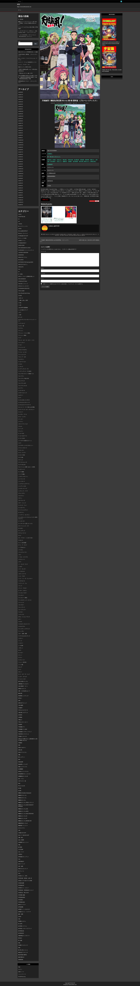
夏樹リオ (92, 159)
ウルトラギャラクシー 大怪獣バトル (26, 373)
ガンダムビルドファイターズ (24, 404)
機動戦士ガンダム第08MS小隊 (24, 820)
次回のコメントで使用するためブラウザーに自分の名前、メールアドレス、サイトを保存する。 (63, 284)
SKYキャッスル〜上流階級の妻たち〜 (26, 276)
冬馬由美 (82, 159)
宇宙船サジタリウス (22, 736)
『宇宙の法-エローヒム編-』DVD (25, 73)
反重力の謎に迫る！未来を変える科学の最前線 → (89, 240)
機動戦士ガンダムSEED (23, 811)
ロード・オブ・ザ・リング (24, 674)
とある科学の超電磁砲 (23, 307)
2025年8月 (20, 121)
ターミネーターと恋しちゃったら (25, 523)
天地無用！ (20, 707)
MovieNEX (20, 259)
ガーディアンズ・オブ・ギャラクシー (26, 409)
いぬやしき (20, 298)
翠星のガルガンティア (23, 868)
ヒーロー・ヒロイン (22, 590)
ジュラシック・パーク (23, 491)
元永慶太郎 (49, 164)
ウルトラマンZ (21, 380)
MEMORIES (21, 255)
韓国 (19, 947)
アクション (20, 330)
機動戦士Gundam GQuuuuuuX (24, 793)
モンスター (20, 652)
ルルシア (20, 667)
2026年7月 (20, 94)
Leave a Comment (68, 103)
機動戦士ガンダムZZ (22, 818)
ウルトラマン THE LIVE (23, 378)
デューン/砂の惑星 (22, 542)
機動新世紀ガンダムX (23, 823)
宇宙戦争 (20, 724)
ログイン (20, 969)
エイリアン (20, 388)
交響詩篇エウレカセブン (23, 683)
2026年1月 (20, 109)
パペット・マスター (22, 588)
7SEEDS (20, 223)
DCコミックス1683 (22, 238)
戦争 (19, 759)
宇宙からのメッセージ (23, 722)
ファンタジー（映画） (23, 597)
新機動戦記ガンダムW (23, 776)
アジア (19, 337)
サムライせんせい (22, 464)
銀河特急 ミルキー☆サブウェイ (25, 928)
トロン (19, 554)
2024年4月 (20, 159)
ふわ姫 (19, 314)
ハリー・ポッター (22, 569)
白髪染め (20, 854)
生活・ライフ (21, 852)
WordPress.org (21, 976)
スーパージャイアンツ (23, 510)
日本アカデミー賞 (22, 781)
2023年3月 (20, 190)
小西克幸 (83, 234)
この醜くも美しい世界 (23, 300)
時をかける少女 (21, 785)
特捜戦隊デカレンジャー (23, 842)
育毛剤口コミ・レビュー (23, 887)
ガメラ (19, 397)
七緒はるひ (59, 159)
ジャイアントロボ (22, 486)
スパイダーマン (21, 507)
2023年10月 (20, 173)
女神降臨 (20, 717)
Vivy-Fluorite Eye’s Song (24, 293)
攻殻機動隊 (20, 769)
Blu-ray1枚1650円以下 (23, 231)
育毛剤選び (20, 899)
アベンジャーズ (21, 347)
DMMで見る (45, 199)
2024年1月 (20, 166)
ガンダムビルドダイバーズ (24, 402)
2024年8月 (20, 149)
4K (19, 221)
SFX (18, 4)
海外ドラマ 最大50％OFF (23, 835)
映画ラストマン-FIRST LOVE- (24, 67)
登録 (19, 967)
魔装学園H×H (21, 957)
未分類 (19, 790)
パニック (20, 585)
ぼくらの (20, 317)
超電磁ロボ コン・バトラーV (24, 911)
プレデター (20, 612)
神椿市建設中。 (21, 861)
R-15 (19, 269)
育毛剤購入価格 (21, 895)
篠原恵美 (87, 159)
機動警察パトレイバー (23, 825)
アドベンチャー (21, 342)
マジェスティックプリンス (24, 628)
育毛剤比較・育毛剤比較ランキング (25, 890)
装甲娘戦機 (20, 907)
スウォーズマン (21, 493)
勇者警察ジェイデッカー (23, 695)
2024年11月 (20, 142)
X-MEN (20, 295)
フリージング (21, 602)
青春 (19, 942)
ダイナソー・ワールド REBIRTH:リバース (27, 62)
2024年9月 (20, 147)
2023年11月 (20, 171)
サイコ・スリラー (22, 452)
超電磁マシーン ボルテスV (24, 909)
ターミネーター (21, 521)
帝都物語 (20, 742)
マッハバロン (21, 631)
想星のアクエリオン (22, 752)
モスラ (19, 650)
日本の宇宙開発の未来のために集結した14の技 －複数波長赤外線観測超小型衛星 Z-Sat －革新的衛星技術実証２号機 (27, 77)
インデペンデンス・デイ (23, 368)
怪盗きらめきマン (22, 747)
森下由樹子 (53, 161)
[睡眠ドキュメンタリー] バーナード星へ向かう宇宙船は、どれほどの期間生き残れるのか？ (27, 23)
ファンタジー (21, 595)
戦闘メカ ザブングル (22, 766)
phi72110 (53, 103)
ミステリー (20, 638)
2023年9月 (20, 176)
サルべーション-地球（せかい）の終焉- (26, 467)
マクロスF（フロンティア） (24, 624)
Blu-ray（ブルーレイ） (23, 233)
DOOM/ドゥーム (21, 240)
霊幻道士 (20, 938)
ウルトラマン (21, 376)
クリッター (20, 419)
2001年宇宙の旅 (21, 216)
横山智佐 (65, 159)
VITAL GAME (21, 290)
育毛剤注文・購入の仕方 (23, 892)
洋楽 (19, 830)
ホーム (19, 1)
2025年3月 (20, 132)
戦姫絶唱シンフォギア (23, 764)
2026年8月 (20, 92)
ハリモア (20, 566)
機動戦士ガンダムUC (22, 816)
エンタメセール (21, 390)
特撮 (19, 844)
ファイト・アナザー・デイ (24, 64)
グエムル (20, 426)
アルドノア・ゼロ (22, 357)
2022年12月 (20, 197)
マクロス (20, 621)
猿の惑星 (20, 847)
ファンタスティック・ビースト (25, 600)
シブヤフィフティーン (23, 476)
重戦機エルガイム (22, 921)
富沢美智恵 (75, 161)
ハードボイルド (21, 571)
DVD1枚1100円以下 (22, 243)
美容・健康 (20, 866)
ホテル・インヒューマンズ (24, 616)
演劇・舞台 (20, 837)
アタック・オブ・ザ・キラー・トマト (26, 340)
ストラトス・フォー (22, 505)
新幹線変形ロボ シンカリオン (24, 773)
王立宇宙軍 (20, 849)
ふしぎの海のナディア (23, 310)
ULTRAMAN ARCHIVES (23, 288)
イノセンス (20, 366)
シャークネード (21, 481)
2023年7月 (20, 180)
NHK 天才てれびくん (22, 264)
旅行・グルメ (21, 778)
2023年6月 (20, 183)
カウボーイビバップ (22, 392)
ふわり (19, 312)
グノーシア (20, 428)
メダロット (20, 648)
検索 (19, 41)
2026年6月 (20, 97)
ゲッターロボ (21, 433)
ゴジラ (19, 443)
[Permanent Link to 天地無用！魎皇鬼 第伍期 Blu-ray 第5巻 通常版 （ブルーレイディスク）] (70, 56)
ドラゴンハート (21, 559)
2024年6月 (20, 154)
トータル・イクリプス (23, 557)
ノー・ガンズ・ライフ (23, 564)
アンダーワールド (22, 361)
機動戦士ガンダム (22, 800)
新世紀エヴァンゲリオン (23, 771)
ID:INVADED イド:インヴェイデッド (26, 250)
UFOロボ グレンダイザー (23, 286)
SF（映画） (20, 274)
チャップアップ (21, 530)
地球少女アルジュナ (22, 703)
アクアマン (20, 328)
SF (18, 271)
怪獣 (19, 745)
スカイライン (21, 495)
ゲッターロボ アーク (22, 436)
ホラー (19, 619)
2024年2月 (20, 164)
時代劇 (19, 788)
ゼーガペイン (21, 512)
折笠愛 (54, 159)
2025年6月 (20, 125)
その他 (19, 302)
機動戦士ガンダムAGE (23, 808)
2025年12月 (20, 111)
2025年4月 (20, 130)
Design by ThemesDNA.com (70, 984)
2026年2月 (20, 106)
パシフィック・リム (22, 583)
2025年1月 (20, 137)
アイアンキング (21, 323)
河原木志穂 (70, 159)
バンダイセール (21, 581)
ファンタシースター (22, 592)
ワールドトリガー (22, 679)
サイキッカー (21, 450)
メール (43, 273)
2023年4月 (20, 188)
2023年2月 (20, 192)
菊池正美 (49, 159)
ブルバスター (21, 604)
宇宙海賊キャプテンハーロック (25, 731)
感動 (19, 754)
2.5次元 (19, 214)
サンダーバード (21, 469)
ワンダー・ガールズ (22, 676)
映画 (19, 783)
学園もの (20, 719)
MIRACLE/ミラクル (22, 257)
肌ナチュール (21, 871)
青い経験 (20, 940)
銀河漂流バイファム (22, 926)
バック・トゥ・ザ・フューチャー (25, 578)
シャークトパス (21, 479)
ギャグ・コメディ (22, 416)
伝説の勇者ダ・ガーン (23, 686)
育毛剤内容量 (21, 883)
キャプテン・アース (22, 414)
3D (18, 219)
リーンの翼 (20, 664)
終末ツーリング (21, 863)
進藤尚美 (65, 161)
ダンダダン (20, 528)
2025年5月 (20, 128)
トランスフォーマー (22, 552)
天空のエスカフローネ (23, 710)
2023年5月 (20, 185)
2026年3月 (20, 104)
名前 (42, 268)
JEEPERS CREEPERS (23, 252)
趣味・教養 (20, 914)
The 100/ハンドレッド (23, 283)
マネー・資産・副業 (22, 633)
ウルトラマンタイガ (22, 385)
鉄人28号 (20, 923)
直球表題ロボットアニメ (23, 856)
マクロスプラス (21, 626)
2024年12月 (20, 140)
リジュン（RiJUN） (22, 662)
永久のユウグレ (21, 828)
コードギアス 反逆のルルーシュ (25, 440)
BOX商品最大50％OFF (23, 235)
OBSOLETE (20, 266)
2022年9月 (20, 204)
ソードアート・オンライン (24, 514)
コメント (43, 251)
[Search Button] (121, 1)
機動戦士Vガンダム (22, 795)
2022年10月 (20, 202)
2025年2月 (20, 135)
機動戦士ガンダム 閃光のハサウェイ (26, 802)
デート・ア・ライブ (22, 545)
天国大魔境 (20, 705)
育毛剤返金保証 (21, 897)
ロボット (20, 671)
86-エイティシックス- (23, 226)
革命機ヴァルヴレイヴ (23, 945)
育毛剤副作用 (21, 885)
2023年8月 (20, 178)
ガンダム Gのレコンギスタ (24, 400)
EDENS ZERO (21, 245)
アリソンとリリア (22, 354)
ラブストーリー (21, 660)
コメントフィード (22, 974)
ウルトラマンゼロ (22, 383)
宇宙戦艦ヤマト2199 (22, 729)
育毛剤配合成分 (21, 902)
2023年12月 (20, 168)
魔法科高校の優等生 (22, 954)
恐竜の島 (20, 750)
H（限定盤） (21, 19)
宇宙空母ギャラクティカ (23, 734)
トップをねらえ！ (22, 547)
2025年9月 (20, 118)
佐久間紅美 (76, 159)
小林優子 (70, 161)
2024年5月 (20, 156)
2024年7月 (20, 152)
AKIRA (20, 228)
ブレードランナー (22, 609)
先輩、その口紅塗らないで (24, 691)
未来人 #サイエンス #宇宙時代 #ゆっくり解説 (28, 52)
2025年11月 (20, 113)
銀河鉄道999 (21, 933)
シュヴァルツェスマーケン (24, 483)
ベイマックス (21, 614)
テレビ (19, 535)
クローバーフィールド (23, 424)
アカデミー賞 (21, 325)
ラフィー (20, 655)
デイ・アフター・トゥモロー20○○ (25, 537)
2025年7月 (20, 123)
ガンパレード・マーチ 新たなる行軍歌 (26, 407)
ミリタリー (20, 643)
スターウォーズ (21, 500)
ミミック (20, 640)
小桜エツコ (59, 161)
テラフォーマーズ (22, 533)
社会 (19, 859)
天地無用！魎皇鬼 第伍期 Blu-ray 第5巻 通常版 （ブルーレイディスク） (70, 100)
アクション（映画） (22, 335)
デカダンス (20, 540)
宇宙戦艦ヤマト (21, 726)
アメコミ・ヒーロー (22, 352)
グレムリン (20, 431)
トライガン (20, 549)
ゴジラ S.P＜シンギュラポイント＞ (25, 445)
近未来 (19, 916)
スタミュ (20, 498)
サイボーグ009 (21, 455)
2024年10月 (20, 144)
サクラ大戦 (20, 457)
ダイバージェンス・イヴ (23, 526)
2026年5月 (20, 99)
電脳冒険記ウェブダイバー (24, 935)
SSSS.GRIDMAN (22, 278)
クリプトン (20, 421)
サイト (42, 278)
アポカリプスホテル (22, 349)
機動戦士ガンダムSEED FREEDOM (25, 813)
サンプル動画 (21, 471)
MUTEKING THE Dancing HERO (25, 262)
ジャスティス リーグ (22, 488)
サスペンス (20, 459)
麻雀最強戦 (20, 959)
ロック (19, 669)
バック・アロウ (21, 576)
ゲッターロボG (21, 438)
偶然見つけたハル (22, 688)
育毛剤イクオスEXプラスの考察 (25, 880)
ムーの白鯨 (20, 645)
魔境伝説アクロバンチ (23, 952)
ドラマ (19, 561)
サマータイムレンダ (22, 462)
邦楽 (19, 919)
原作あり (20, 698)
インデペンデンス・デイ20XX (24, 371)
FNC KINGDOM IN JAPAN (24, 247)
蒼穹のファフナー (22, 904)
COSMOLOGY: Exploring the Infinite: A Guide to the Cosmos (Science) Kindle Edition (111, 43)
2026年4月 (20, 101)
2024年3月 (20, 161)
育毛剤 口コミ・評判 (22, 875)
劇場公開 (20, 693)
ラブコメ (20, 657)
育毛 (19, 873)
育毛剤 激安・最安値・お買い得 (25, 878)
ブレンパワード (21, 607)
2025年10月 (20, 116)
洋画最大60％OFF (22, 832)
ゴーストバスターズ (22, 447)
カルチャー (20, 395)
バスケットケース (22, 573)
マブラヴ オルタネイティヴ (24, 636)
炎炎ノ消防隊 (21, 840)
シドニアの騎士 (21, 474)
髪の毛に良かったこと (23, 950)
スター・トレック (22, 502)
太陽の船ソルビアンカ (23, 712)
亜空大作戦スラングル (23, 681)
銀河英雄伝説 (21, 931)
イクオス (20, 364)
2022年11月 (20, 200)
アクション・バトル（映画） (24, 333)
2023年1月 (20, 195)
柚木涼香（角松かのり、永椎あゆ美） (87, 161)
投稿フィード (21, 971)
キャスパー (20, 412)
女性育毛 (20, 715)
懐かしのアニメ (21, 757)
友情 (19, 700)
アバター (20, 345)
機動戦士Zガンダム (22, 797)
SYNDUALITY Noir (22, 281)
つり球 (19, 305)
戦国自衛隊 (20, 761)
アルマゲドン (21, 359)
